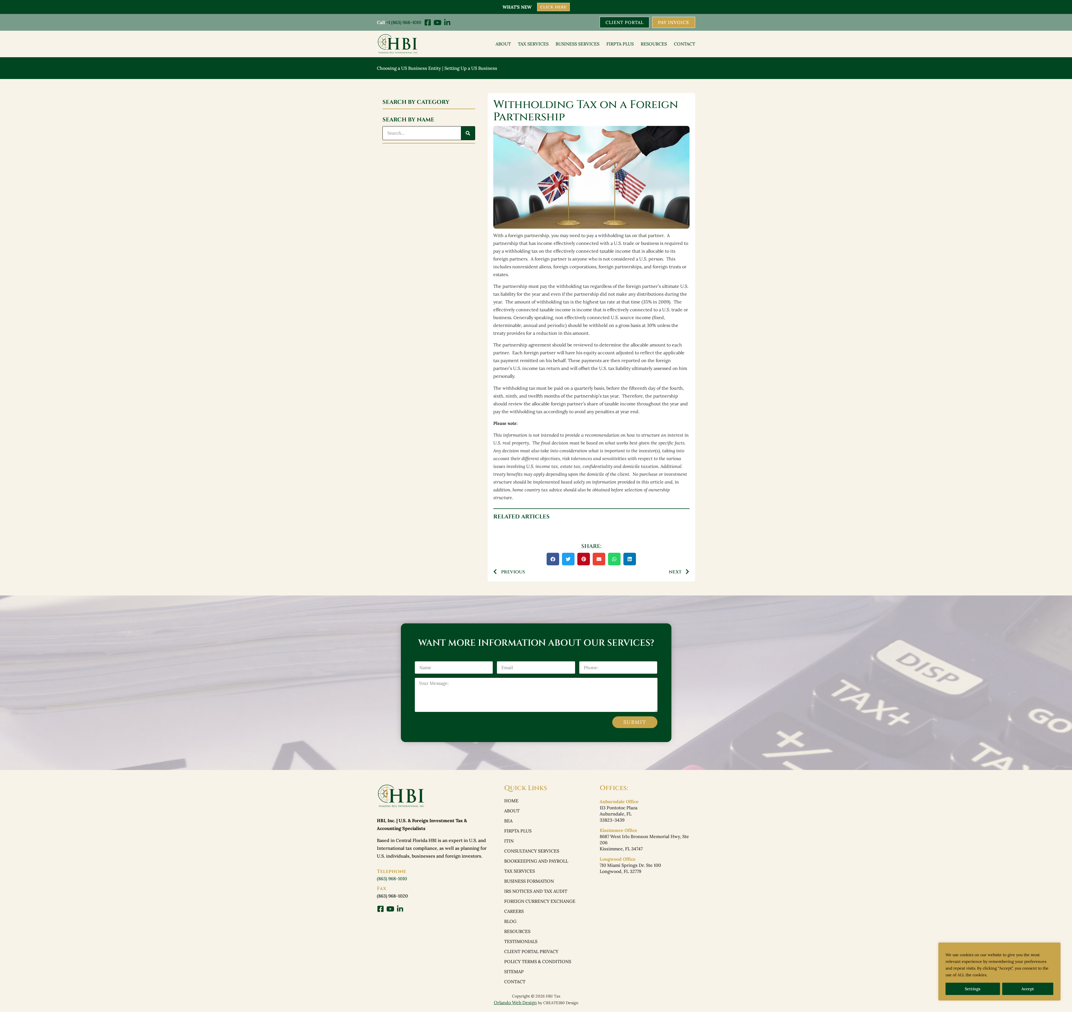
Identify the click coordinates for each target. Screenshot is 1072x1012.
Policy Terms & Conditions (537, 961)
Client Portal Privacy (531, 951)
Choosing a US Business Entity (409, 68)
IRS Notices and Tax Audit (535, 891)
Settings (972, 988)
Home (511, 800)
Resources (654, 44)
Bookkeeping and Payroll (536, 861)
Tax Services (533, 44)
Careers (514, 911)
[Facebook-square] (427, 22)
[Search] (468, 133)
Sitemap (514, 971)
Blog (510, 921)
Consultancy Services (531, 851)
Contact (684, 44)
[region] (999, 971)
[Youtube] (437, 22)
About (503, 44)
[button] (553, 559)
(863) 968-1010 (392, 878)
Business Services (577, 44)
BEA (508, 821)
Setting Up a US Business (470, 68)
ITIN (509, 841)
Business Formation (529, 881)
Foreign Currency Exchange (539, 901)
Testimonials (520, 941)
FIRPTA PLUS (620, 44)
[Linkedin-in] (447, 22)
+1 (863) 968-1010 (403, 22)
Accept (1027, 988)
